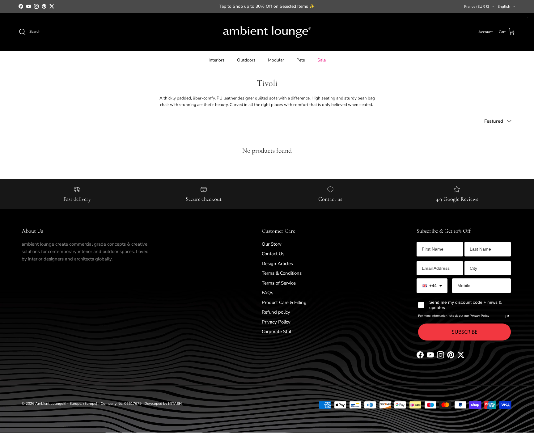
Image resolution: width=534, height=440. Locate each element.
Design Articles (277, 263)
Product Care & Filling (284, 302)
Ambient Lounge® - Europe (58, 403)
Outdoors (246, 60)
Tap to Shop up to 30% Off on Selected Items (267, 6)
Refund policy (276, 312)
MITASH (175, 403)
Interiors (217, 60)
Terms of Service (279, 283)
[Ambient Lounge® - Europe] (267, 32)
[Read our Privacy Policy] (507, 316)
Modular (276, 60)
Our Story (272, 244)
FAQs (267, 293)
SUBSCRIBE (464, 331)
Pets (300, 60)
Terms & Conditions (282, 273)
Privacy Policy (276, 322)
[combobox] (432, 285)
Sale (321, 60)
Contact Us (273, 254)
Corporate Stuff (277, 331)
